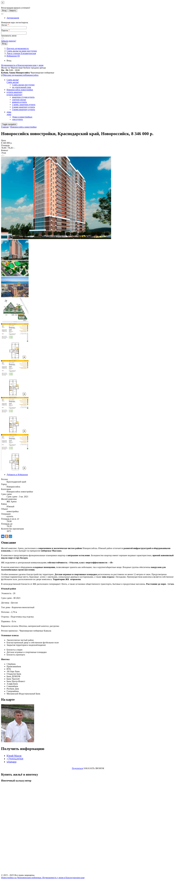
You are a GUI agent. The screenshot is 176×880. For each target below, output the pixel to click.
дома (9, 112)
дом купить (17, 119)
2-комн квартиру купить (23, 107)
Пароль (5, 30)
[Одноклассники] (6, 536)
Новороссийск (31, 75)
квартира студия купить (23, 97)
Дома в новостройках (22, 117)
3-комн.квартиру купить (23, 109)
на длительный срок (21, 87)
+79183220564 (15, 758)
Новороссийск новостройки (20, 90)
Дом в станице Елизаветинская (21, 53)
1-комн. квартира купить (23, 104)
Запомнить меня (8, 36)
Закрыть (12, 10)
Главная (5, 127)
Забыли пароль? (8, 41)
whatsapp (11, 761)
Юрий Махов (14, 755)
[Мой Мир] (10, 536)
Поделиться (77, 768)
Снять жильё (13, 80)
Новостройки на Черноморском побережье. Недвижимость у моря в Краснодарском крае (43, 877)
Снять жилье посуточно (23, 85)
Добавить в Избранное (17, 474)
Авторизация (13, 18)
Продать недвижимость (18, 48)
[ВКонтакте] (2, 536)
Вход (4, 10)
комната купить (19, 102)
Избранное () (13, 56)
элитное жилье (19, 99)
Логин (5, 25)
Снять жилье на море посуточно (22, 51)
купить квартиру (14, 92)
